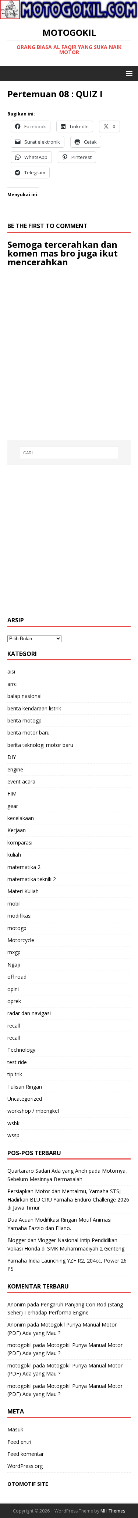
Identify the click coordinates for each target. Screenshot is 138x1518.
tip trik (14, 1074)
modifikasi (19, 915)
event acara (21, 781)
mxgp (14, 952)
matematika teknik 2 (31, 879)
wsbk (13, 1123)
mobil (14, 903)
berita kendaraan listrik (34, 708)
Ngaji (13, 964)
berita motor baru (28, 732)
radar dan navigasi (29, 1013)
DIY (11, 757)
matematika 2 (23, 867)
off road (16, 976)
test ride (17, 1062)
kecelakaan (20, 818)
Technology (21, 1049)
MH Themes (112, 1511)
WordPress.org (25, 1465)
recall (13, 1025)
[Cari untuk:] (69, 453)
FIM (12, 793)
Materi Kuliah (23, 891)
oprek (14, 1001)
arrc (12, 683)
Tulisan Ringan (24, 1086)
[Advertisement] (69, 540)
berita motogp (24, 720)
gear (12, 805)
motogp (16, 928)
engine (15, 769)
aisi (11, 671)
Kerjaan (16, 830)
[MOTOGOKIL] (69, 14)
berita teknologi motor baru (40, 744)
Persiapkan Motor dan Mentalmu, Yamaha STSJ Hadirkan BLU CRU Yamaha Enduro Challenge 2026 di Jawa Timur (68, 1199)
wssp (13, 1135)
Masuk (15, 1429)
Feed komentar (25, 1453)
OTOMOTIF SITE (27, 1483)
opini (13, 989)
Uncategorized (24, 1098)
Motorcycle (20, 940)
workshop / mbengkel (33, 1110)
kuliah (14, 854)
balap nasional (24, 695)
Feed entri (19, 1441)
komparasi (19, 842)
